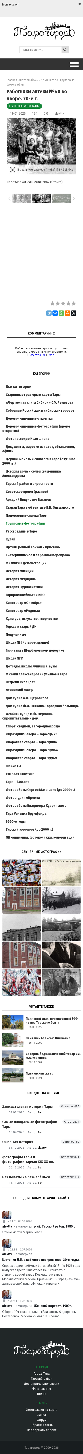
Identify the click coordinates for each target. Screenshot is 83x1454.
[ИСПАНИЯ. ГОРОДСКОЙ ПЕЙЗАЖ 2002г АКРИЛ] (21, 873)
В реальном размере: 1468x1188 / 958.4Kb (45, 170)
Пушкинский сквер (40, 1073)
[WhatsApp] (61, 313)
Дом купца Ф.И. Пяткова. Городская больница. (42, 706)
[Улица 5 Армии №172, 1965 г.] (61, 982)
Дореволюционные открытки (29, 418)
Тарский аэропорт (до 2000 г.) (29, 829)
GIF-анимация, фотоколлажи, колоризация (40, 837)
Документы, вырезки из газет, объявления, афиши (38, 449)
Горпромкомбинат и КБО (25, 595)
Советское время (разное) (27, 492)
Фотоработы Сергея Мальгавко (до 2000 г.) (40, 790)
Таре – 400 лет (17, 782)
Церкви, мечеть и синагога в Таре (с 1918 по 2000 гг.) (38, 461)
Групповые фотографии (24, 106)
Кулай (10, 539)
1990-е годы (15, 821)
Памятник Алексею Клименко (48, 1038)
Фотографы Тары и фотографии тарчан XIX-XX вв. (28, 1159)
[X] (73, 313)
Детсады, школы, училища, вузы (31, 666)
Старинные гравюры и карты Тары (33, 394)
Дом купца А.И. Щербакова (27, 698)
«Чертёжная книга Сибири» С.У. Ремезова (39, 402)
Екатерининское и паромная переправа (38, 555)
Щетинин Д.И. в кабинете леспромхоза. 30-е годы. (41, 1260)
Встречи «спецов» (20, 682)
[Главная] (41, 38)
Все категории (18, 386)
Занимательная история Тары (27, 1106)
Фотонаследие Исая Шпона (27, 439)
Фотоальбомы (29, 80)
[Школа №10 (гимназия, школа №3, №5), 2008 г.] (21, 900)
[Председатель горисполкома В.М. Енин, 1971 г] (61, 955)
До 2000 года (49, 80)
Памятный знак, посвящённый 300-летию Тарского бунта (52, 1020)
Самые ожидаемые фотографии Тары (29, 1124)
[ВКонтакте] (55, 313)
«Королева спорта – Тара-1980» (31, 742)
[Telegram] (79, 4)
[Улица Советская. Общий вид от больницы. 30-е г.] (61, 873)
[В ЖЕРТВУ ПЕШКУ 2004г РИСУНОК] (21, 982)
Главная (12, 80)
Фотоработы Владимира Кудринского (36, 806)
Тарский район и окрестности (29, 484)
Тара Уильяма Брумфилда (26, 813)
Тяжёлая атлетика (20, 774)
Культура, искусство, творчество (32, 619)
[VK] (70, 4)
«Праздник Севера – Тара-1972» (32, 734)
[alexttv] (41, 1215)
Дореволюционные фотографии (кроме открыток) (36, 428)
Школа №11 (14, 658)
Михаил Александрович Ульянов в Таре (36, 674)
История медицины (21, 579)
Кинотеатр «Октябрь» (24, 603)
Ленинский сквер (19, 690)
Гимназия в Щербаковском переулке (35, 650)
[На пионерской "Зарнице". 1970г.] (61, 900)
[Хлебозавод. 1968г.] (21, 927)
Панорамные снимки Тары (26, 515)
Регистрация (37, 355)
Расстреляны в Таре (21, 531)
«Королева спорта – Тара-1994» (31, 758)
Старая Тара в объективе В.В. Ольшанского (40, 507)
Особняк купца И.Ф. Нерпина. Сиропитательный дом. (27, 716)
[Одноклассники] (67, 313)
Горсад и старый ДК (21, 626)
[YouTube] (74, 4)
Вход (51, 355)
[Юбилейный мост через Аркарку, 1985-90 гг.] (61, 927)
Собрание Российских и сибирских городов (40, 410)
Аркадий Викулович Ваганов (28, 499)
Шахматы (13, 766)
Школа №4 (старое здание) (27, 642)
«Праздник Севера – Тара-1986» (32, 750)
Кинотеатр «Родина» (23, 611)
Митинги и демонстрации (26, 563)
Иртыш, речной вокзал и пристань (33, 547)
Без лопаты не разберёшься (26, 1177)
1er (40, 1112)
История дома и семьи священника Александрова (31, 473)
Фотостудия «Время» (23, 798)
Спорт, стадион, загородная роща (33, 726)
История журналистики (24, 587)
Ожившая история (17, 1142)
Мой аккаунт (10, 4)
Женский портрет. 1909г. (53, 1306)
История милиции (20, 571)
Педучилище (16, 634)
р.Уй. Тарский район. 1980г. (54, 1226)
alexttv (59, 113)
